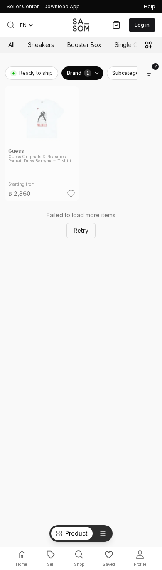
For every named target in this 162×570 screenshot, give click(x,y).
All (11, 44)
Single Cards (132, 44)
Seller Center (23, 6)
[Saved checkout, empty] (116, 25)
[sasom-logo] (81, 24)
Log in (142, 25)
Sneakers (41, 44)
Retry (81, 230)
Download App (62, 6)
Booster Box (84, 44)
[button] (11, 25)
